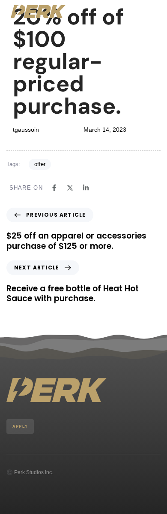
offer (39, 164)
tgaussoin (26, 129)
